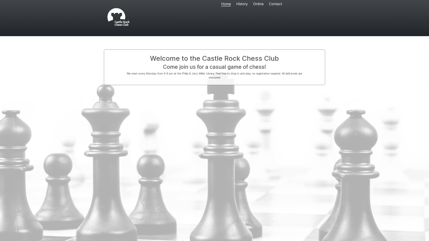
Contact (275, 4)
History (242, 4)
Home (226, 4)
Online (258, 4)
